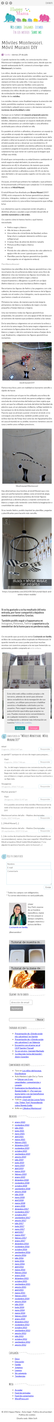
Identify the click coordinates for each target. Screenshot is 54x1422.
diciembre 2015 (22, 1278)
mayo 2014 (20, 1310)
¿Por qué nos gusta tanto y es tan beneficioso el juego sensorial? (29, 1094)
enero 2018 (20, 1206)
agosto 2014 (20, 1301)
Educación (19, 1361)
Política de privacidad (42, 1412)
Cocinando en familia (18, 927)
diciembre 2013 (22, 1321)
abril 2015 (19, 1290)
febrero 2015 (21, 1295)
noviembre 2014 (22, 1298)
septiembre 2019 (22, 1154)
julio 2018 (19, 1194)
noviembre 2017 (22, 1212)
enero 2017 (20, 1240)
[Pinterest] (10, 3)
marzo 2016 (20, 1269)
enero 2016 (20, 1275)
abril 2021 (19, 1136)
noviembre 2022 (22, 1125)
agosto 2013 (20, 1333)
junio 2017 (19, 1226)
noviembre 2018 (22, 1183)
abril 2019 (19, 1168)
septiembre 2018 (22, 1188)
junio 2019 (19, 1162)
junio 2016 (19, 1261)
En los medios (21, 32)
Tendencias (20, 1376)
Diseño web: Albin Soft (27, 1418)
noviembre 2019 (22, 1148)
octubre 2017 (21, 1214)
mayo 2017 (20, 1229)
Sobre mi (36, 32)
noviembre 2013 (22, 1324)
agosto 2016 (20, 1255)
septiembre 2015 (22, 1284)
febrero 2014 (21, 1316)
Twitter (28, 623)
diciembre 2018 (22, 1180)
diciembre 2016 (22, 1243)
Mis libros (16, 27)
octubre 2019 (21, 1151)
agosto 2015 (20, 1287)
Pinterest (18, 623)
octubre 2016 (21, 1249)
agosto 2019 (20, 1157)
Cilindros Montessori (32, 1108)
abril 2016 (19, 1266)
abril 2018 (19, 1200)
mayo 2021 (20, 1133)
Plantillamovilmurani (10, 264)
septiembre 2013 (22, 1330)
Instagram (6, 623)
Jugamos (28, 27)
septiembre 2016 (22, 1252)
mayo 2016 (20, 1264)
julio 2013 (19, 1336)
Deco (17, 1358)
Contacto (49, 2)
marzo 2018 (20, 1203)
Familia (7, 54)
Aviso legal (26, 1412)
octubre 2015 (21, 1281)
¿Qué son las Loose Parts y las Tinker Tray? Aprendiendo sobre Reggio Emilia (30, 1102)
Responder (45, 749)
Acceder (18, 1390)
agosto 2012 (20, 1345)
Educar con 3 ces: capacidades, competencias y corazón (28, 1082)
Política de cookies (23, 722)
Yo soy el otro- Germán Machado (29, 1051)
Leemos (39, 27)
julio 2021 (19, 1128)
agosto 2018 (20, 1191)
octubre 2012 (21, 1339)
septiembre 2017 (22, 1217)
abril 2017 (19, 1232)
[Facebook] (2, 3)
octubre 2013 (21, 1327)
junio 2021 (19, 1131)
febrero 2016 (21, 1272)
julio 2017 (19, 1223)
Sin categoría (20, 1373)
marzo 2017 (20, 1235)
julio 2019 (19, 1159)
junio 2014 (19, 1307)
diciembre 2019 (22, 1145)
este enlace (35, 648)
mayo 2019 (20, 1165)
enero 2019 (20, 1177)
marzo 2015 (20, 1293)
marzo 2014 (20, 1313)
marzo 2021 (20, 1139)
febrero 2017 (21, 1238)
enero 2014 (20, 1319)
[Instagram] (6, 3)
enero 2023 (20, 1122)
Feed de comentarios (24, 1396)
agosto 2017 (20, 1220)
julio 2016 (19, 1258)
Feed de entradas (23, 1393)
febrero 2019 (21, 1174)
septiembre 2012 (22, 1342)
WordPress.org (22, 1398)
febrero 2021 (21, 1142)
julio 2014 (19, 1304)
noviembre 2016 (22, 1246)
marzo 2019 (20, 1171)
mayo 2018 (20, 1197)
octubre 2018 (21, 1185)
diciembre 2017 (22, 1209)
